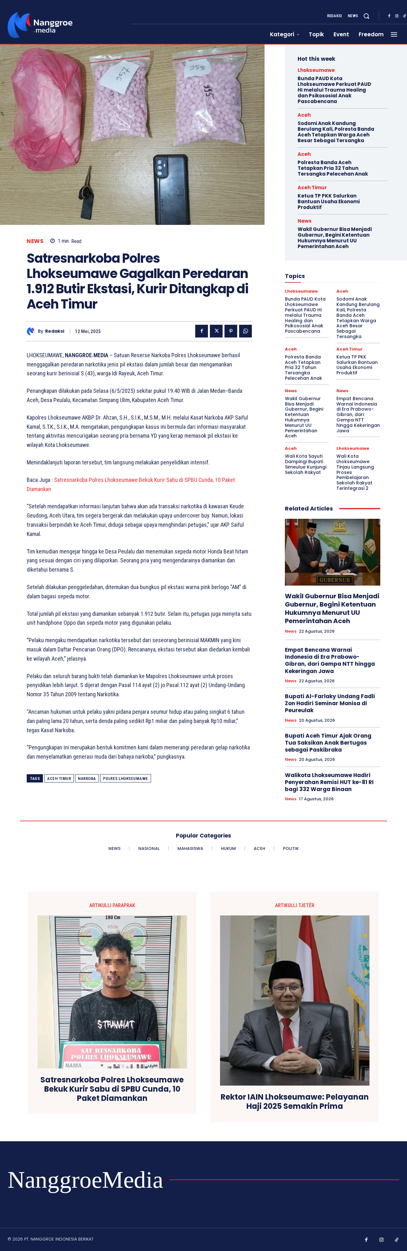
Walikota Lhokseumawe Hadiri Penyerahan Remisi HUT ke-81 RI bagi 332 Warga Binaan (329, 782)
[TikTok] (397, 1240)
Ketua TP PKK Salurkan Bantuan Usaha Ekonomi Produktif (329, 201)
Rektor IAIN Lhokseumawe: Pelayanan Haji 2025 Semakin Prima (295, 1102)
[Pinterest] (230, 331)
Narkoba (87, 778)
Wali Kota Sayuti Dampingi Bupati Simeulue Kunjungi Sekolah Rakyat (305, 464)
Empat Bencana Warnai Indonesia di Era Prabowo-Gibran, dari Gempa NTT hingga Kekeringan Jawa (358, 414)
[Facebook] (389, 16)
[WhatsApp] (245, 331)
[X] (216, 331)
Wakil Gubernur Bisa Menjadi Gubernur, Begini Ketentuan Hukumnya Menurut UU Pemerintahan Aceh (335, 238)
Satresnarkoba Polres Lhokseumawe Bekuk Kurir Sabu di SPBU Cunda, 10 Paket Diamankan (112, 1089)
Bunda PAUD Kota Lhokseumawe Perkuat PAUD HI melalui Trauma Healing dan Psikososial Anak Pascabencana (334, 90)
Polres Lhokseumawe (125, 778)
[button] (366, 16)
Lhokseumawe (316, 70)
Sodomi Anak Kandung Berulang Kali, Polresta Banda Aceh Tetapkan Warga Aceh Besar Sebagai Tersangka (336, 132)
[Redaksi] (32, 331)
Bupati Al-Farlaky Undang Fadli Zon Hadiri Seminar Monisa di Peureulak (330, 703)
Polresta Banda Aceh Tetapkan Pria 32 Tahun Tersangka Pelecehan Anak (333, 168)
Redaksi (54, 331)
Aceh (304, 115)
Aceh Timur (59, 778)
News (35, 241)
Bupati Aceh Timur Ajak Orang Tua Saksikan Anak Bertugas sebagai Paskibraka (328, 743)
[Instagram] (397, 16)
